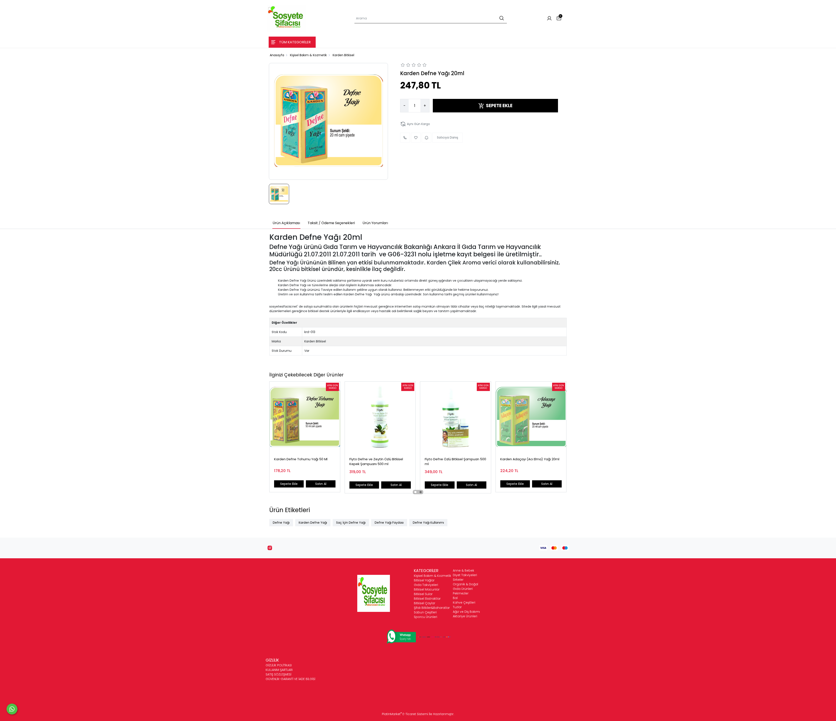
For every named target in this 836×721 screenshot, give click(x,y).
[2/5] (405, 65)
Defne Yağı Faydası (389, 522)
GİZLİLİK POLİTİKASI (279, 665)
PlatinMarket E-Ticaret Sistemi (405, 714)
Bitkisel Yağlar (424, 580)
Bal (455, 598)
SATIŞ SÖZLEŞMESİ (278, 674)
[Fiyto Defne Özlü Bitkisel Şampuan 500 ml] (455, 417)
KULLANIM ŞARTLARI (279, 670)
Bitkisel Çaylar (424, 603)
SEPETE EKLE (499, 106)
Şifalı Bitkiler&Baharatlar (432, 608)
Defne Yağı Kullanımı (428, 522)
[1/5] (403, 65)
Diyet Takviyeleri (465, 575)
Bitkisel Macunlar (427, 589)
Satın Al (320, 484)
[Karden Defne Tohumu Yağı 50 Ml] (305, 417)
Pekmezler (461, 593)
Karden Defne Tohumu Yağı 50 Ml (300, 459)
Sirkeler (458, 579)
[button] (415, 492)
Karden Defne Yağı (313, 522)
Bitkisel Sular (423, 594)
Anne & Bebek (463, 570)
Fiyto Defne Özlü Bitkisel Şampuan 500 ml (455, 461)
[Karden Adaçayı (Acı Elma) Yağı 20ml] (531, 417)
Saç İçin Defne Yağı (351, 522)
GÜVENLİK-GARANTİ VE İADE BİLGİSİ (290, 679)
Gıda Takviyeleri (426, 585)
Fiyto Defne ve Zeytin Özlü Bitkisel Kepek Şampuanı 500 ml (376, 461)
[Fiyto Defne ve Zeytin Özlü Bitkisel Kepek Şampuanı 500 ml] (380, 417)
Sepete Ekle (289, 484)
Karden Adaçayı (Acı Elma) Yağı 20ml (529, 459)
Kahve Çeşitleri (464, 602)
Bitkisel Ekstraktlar (427, 598)
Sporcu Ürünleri (425, 617)
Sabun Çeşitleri (425, 612)
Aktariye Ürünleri (465, 616)
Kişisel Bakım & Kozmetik (432, 576)
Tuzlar (457, 607)
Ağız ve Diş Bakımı (466, 611)
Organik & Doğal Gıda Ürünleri (465, 586)
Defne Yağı (281, 522)
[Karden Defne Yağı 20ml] (328, 121)
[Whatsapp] (12, 709)
